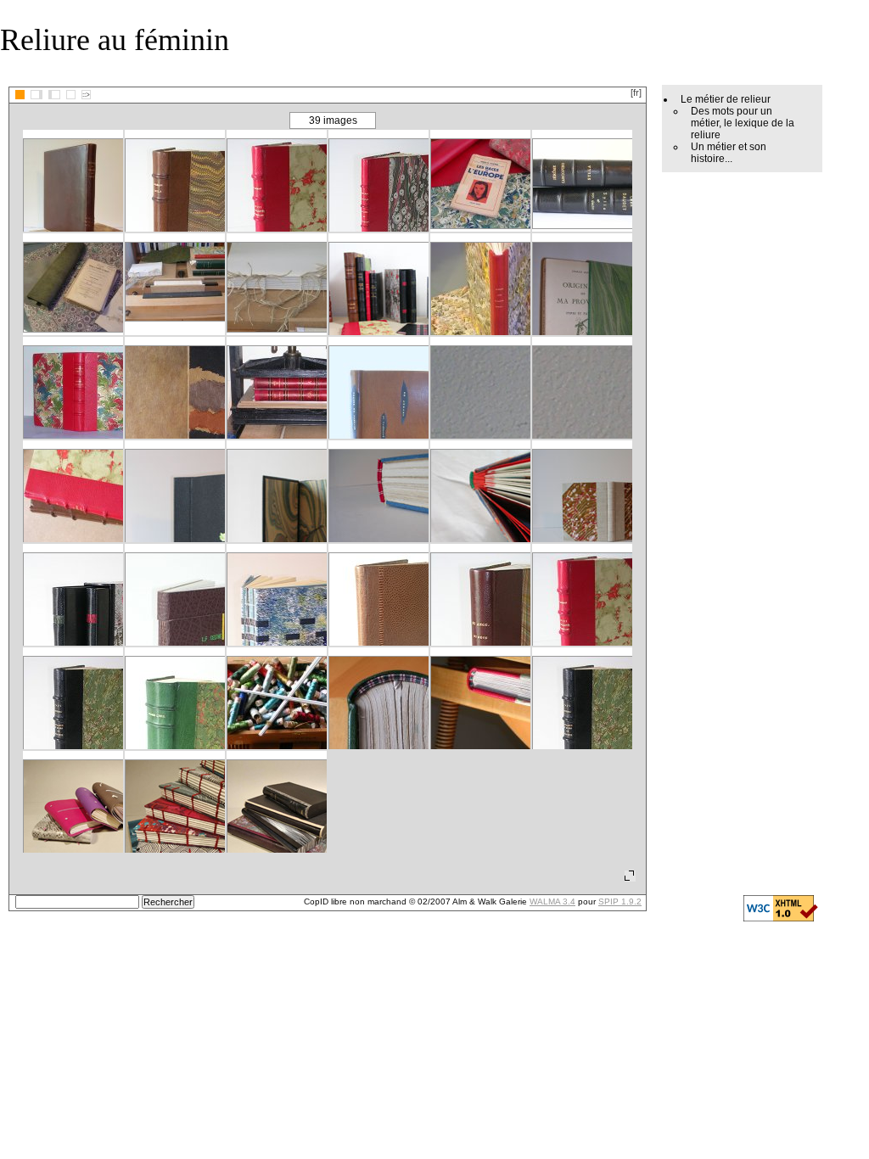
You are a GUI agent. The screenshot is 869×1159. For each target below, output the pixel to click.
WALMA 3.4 (552, 901)
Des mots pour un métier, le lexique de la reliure (742, 123)
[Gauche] (36, 94)
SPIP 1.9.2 (620, 901)
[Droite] (54, 94)
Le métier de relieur (726, 99)
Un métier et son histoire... (728, 153)
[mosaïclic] (20, 94)
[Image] (71, 94)
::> (86, 94)
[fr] (636, 92)
